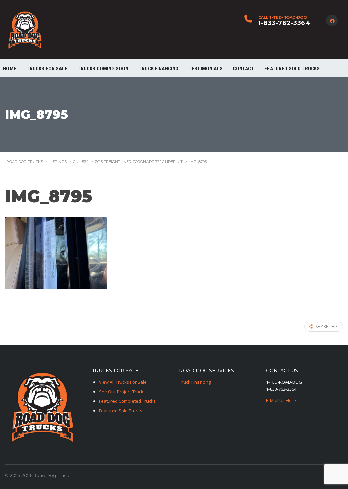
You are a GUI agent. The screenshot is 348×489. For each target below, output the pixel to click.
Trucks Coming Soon (102, 68)
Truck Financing (195, 382)
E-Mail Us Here (281, 400)
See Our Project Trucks (122, 392)
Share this (326, 327)
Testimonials (206, 68)
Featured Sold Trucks (292, 68)
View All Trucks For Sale (123, 382)
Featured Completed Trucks (127, 401)
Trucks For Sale (47, 68)
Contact (243, 68)
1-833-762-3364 (284, 23)
